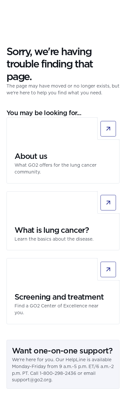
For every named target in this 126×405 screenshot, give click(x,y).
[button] (116, 11)
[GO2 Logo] (25, 11)
